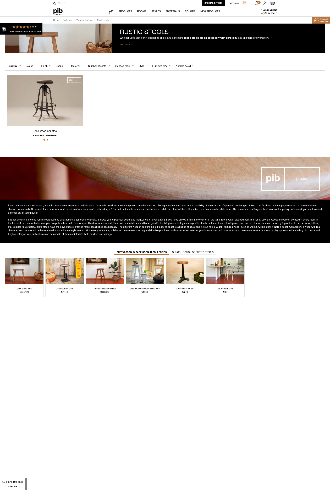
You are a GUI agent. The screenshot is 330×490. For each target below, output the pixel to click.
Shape (59, 66)
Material (75, 66)
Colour (29, 66)
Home (56, 20)
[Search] (54, 3)
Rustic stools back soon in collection (142, 252)
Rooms (141, 11)
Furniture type (160, 66)
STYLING (234, 3)
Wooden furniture (84, 20)
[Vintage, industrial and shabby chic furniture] (60, 11)
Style (141, 66)
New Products (210, 11)
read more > (126, 44)
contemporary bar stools (287, 209)
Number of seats (97, 66)
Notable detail (183, 66)
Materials (173, 11)
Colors (190, 11)
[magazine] (111, 11)
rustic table (59, 205)
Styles (156, 11)
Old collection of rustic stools (193, 252)
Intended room (122, 66)
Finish (44, 66)
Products (125, 11)
